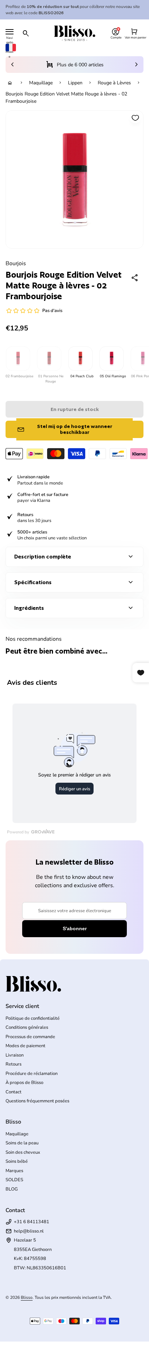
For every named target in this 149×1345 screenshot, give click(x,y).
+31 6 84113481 (31, 1222)
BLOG (12, 1189)
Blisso (27, 1297)
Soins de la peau (22, 1143)
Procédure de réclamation (32, 1073)
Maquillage (41, 82)
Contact (13, 1092)
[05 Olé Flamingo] (111, 358)
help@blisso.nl (29, 1231)
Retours (13, 1064)
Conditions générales (27, 1027)
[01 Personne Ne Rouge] (49, 358)
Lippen (75, 82)
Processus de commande (30, 1037)
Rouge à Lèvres (114, 82)
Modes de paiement (25, 1046)
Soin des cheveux (23, 1152)
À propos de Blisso (24, 1082)
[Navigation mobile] (10, 32)
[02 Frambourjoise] (18, 358)
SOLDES (14, 1180)
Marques (14, 1171)
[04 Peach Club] (80, 358)
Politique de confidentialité (33, 1018)
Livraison (15, 1055)
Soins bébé (17, 1161)
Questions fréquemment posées (37, 1101)
